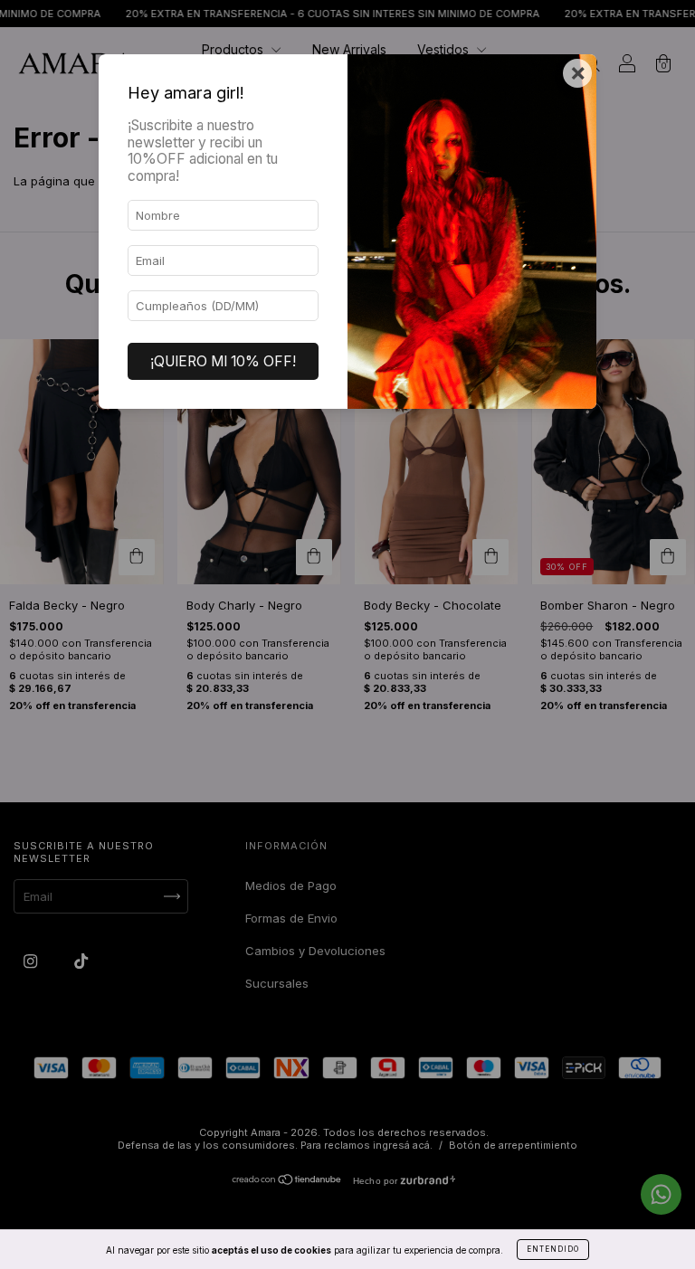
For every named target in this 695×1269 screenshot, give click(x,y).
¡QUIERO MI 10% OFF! (223, 361)
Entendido (553, 1249)
